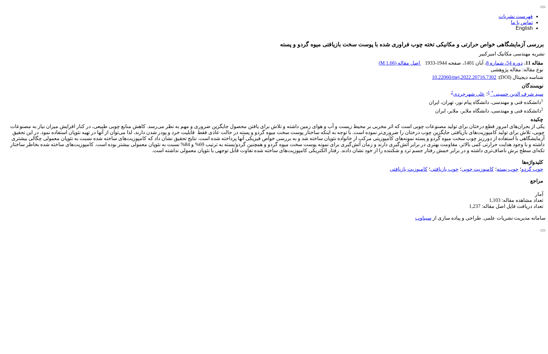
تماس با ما (522, 22)
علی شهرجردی (469, 94)
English (524, 28)
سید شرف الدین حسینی (517, 94)
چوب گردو (532, 169)
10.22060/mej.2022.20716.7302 (464, 77)
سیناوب (423, 218)
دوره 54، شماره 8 (504, 63)
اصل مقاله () (400, 63)
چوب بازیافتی (444, 169)
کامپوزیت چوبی (477, 169)
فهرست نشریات (516, 16)
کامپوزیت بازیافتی (408, 169)
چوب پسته (508, 169)
